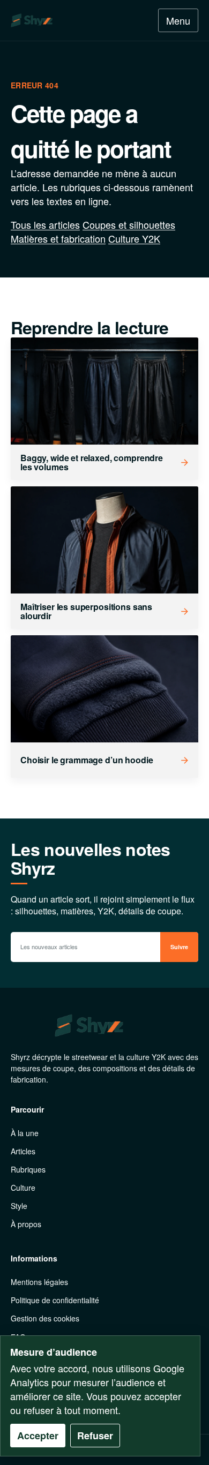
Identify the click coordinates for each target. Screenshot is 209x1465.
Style (19, 1205)
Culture (23, 1187)
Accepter (37, 1436)
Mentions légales (39, 1281)
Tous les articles (45, 224)
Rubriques (28, 1169)
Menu (178, 20)
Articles (23, 1151)
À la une (25, 1133)
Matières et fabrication (58, 238)
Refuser (95, 1436)
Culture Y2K (134, 238)
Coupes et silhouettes (129, 224)
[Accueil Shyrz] (58, 20)
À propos (26, 1224)
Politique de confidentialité (55, 1300)
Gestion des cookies (45, 1318)
